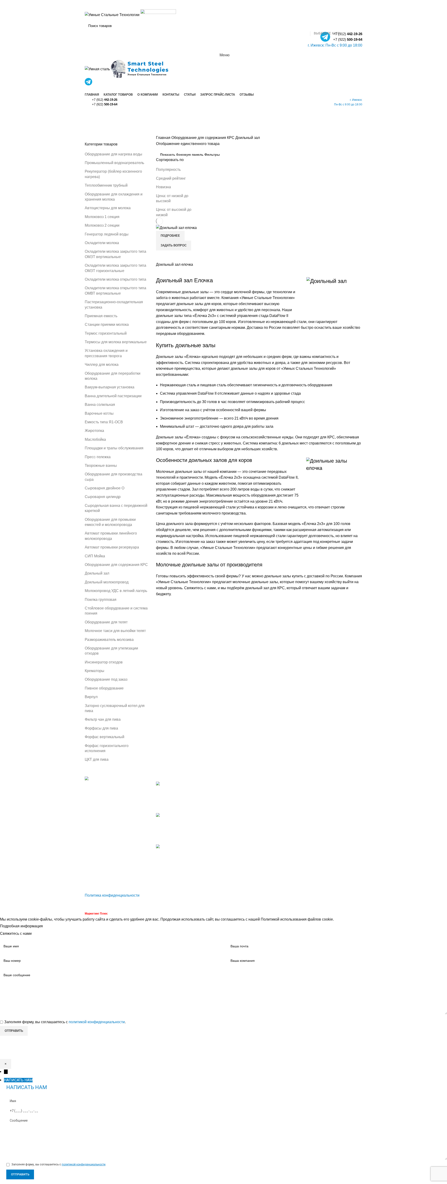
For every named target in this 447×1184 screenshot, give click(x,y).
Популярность (168, 170)
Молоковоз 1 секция (102, 217)
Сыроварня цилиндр (103, 497)
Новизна (163, 187)
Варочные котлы (99, 413)
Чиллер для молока (102, 365)
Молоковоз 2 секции (102, 225)
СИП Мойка (95, 556)
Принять (54, 926)
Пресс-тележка (98, 457)
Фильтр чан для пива (103, 719)
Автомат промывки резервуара (112, 547)
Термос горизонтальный (106, 333)
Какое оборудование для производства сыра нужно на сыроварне (181, 794)
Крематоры (94, 671)
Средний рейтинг (171, 178)
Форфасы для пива (101, 728)
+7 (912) (104, 99)
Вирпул (91, 697)
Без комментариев (192, 807)
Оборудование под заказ (106, 679)
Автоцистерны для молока (108, 208)
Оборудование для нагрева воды (113, 154)
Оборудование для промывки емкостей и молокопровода (340, 845)
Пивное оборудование (104, 688)
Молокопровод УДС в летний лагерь (116, 591)
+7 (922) (347, 39)
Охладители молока (102, 243)
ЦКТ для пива (96, 759)
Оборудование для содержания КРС (116, 565)
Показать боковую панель (181, 154)
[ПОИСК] (356, 25)
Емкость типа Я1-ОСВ (104, 422)
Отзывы (234, 836)
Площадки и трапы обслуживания (114, 448)
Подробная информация (21, 926)
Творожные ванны (101, 466)
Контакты (235, 810)
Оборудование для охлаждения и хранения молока (290, 789)
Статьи (233, 819)
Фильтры (212, 154)
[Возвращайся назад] (90, 115)
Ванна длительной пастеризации (113, 396)
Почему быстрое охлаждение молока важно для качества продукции (181, 868)
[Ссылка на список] (116, 832)
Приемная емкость (101, 316)
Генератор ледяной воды (107, 234)
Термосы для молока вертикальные (116, 342)
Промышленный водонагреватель (114, 163)
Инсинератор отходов (104, 662)
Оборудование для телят (106, 622)
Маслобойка (95, 439)
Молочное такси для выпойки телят (115, 631)
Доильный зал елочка (174, 264)
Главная (163, 138)
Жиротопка (94, 431)
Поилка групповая (100, 600)
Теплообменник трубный (106, 185)
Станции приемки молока (107, 324)
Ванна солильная (100, 405)
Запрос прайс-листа (244, 827)
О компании (237, 801)
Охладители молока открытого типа (115, 279)
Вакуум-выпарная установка (109, 387)
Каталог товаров (241, 793)
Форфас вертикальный (104, 737)
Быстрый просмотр (162, 256)
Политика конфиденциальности (112, 895)
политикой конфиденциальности (97, 1022)
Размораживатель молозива (109, 640)
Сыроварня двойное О (104, 488)
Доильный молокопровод (107, 582)
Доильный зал (97, 573)
